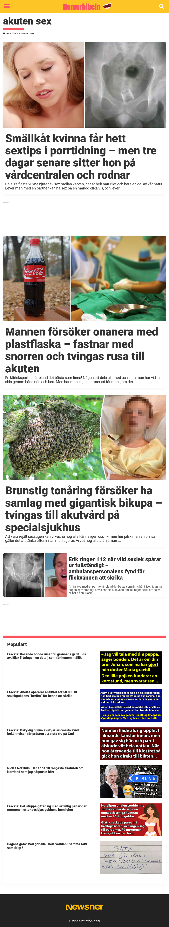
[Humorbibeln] (83, 6)
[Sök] (161, 6)
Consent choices (84, 921)
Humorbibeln (10, 33)
